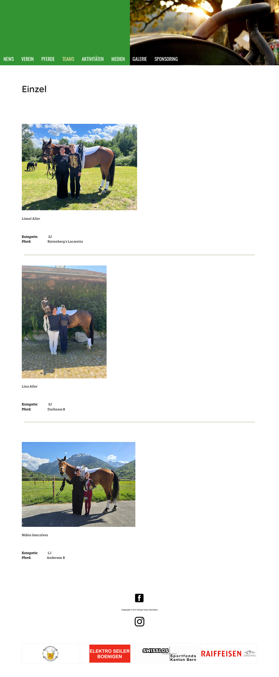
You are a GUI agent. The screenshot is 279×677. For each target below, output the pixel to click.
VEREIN (27, 58)
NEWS (8, 58)
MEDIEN (118, 58)
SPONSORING (166, 58)
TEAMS (68, 58)
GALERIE (140, 58)
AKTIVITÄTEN (93, 58)
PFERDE (48, 58)
